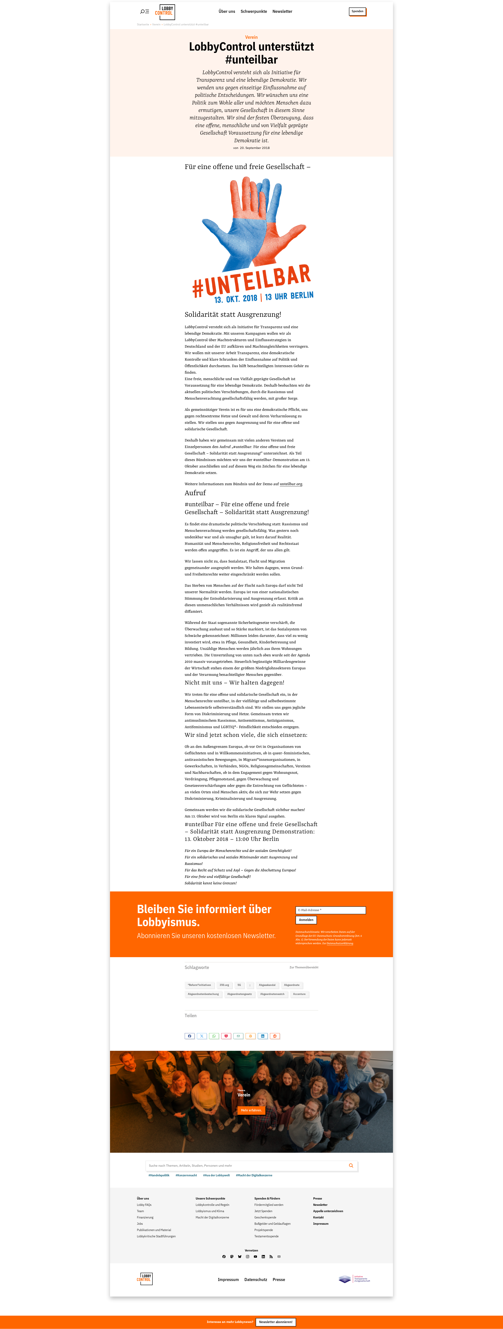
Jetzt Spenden (263, 1211)
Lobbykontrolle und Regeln (212, 1205)
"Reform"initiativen (199, 985)
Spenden (357, 11)
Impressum (321, 1224)
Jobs (140, 1224)
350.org (224, 985)
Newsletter (282, 11)
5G (239, 985)
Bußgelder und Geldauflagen (272, 1224)
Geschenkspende (265, 1217)
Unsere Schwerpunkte (210, 1198)
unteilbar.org (291, 484)
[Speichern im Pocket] (226, 1036)
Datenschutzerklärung (340, 943)
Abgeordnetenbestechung (203, 994)
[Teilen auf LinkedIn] (263, 1036)
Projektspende (263, 1230)
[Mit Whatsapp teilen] (214, 1036)
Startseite (143, 24)
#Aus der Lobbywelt (216, 1175)
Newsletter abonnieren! (276, 1322)
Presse (317, 1198)
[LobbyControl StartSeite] (150, 1280)
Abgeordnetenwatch (272, 994)
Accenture (299, 994)
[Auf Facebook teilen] (190, 1036)
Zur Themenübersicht (304, 967)
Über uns (227, 11)
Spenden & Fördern (267, 1198)
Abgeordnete (291, 985)
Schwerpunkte (254, 11)
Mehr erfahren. (251, 1110)
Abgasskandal (267, 985)
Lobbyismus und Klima (210, 1211)
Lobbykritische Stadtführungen (156, 1236)
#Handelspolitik (159, 1175)
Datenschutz (255, 1280)
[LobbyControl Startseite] (164, 11)
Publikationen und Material (154, 1230)
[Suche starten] (352, 1166)
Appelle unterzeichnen (328, 1211)
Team (140, 1211)
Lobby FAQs (144, 1205)
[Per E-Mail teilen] (238, 1036)
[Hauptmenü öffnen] (145, 11)
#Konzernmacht (186, 1175)
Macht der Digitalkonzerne (212, 1217)
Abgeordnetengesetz (239, 994)
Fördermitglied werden (268, 1205)
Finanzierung (145, 1217)
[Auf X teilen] (202, 1036)
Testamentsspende (266, 1236)
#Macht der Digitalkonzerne (254, 1175)
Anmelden (306, 920)
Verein (156, 24)
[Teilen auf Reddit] (275, 1036)
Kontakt (318, 1217)
